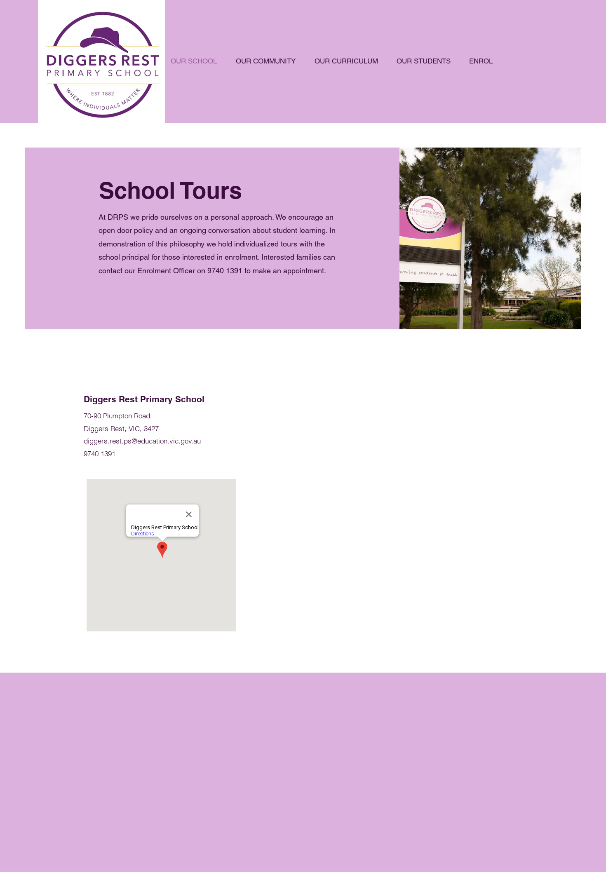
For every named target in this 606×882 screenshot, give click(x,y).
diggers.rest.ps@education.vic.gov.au (142, 440)
